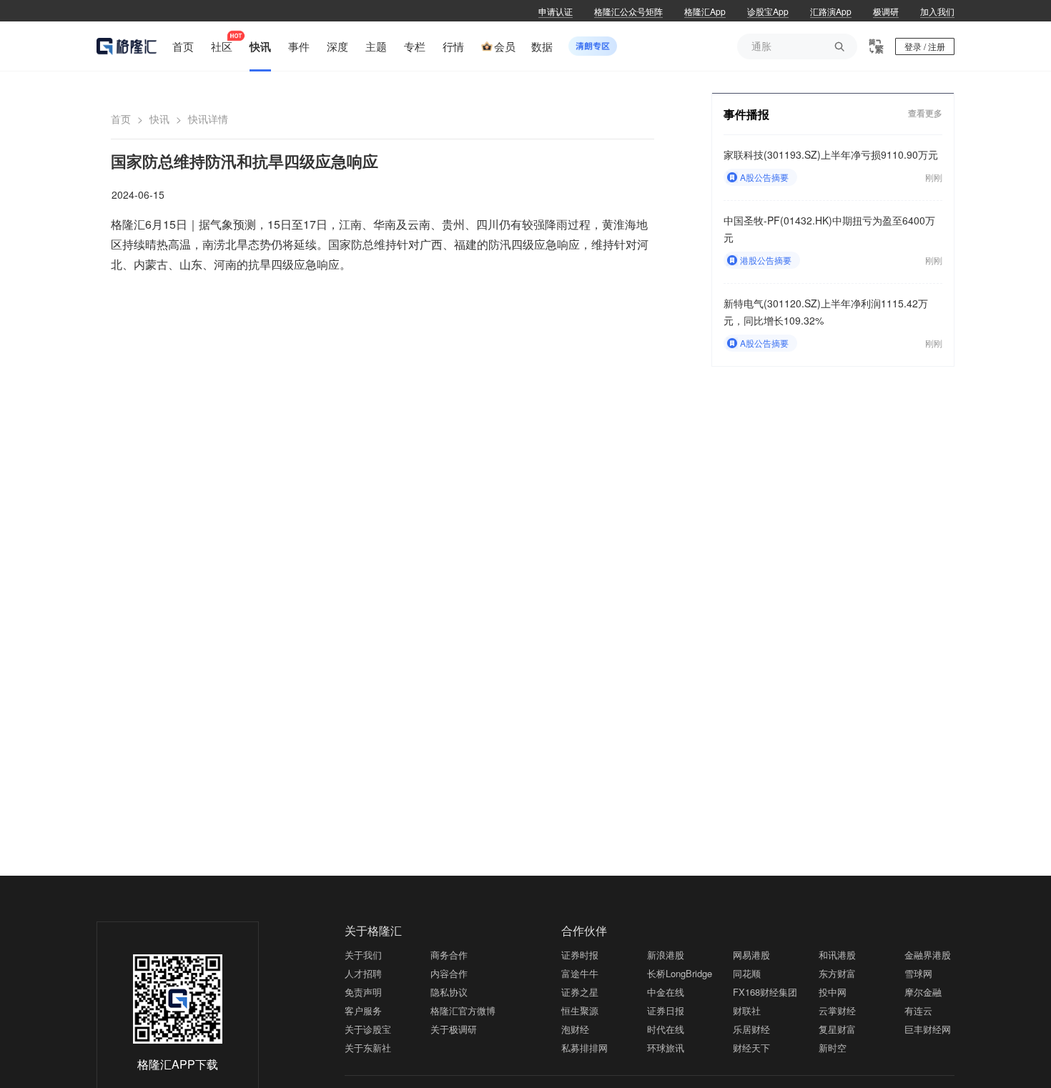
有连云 (918, 1010)
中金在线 (665, 992)
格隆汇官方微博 (462, 1010)
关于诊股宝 (368, 1029)
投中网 (833, 992)
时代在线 (665, 1029)
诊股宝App (768, 11)
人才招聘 (363, 973)
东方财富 (837, 973)
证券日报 (665, 1010)
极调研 (886, 11)
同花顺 (747, 973)
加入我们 (937, 11)
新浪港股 (665, 954)
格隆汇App (705, 11)
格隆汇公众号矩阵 (628, 11)
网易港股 (751, 954)
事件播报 (746, 114)
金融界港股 (927, 954)
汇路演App (831, 11)
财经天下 (751, 1047)
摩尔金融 (923, 992)
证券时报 (579, 954)
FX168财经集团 (765, 992)
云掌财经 (837, 1010)
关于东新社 (368, 1047)
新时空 (833, 1047)
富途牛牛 (579, 973)
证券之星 (579, 992)
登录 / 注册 (924, 46)
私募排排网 (584, 1047)
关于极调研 (453, 1029)
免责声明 (363, 992)
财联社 (747, 1010)
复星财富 (837, 1029)
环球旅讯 (665, 1047)
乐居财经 (751, 1029)
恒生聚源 (579, 1010)
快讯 (159, 119)
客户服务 (363, 1010)
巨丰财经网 (927, 1029)
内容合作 (449, 973)
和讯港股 (837, 954)
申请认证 (555, 11)
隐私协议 (449, 992)
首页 (121, 119)
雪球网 (918, 973)
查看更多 (925, 113)
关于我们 (363, 954)
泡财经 (575, 1029)
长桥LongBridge (679, 973)
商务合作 (449, 954)
